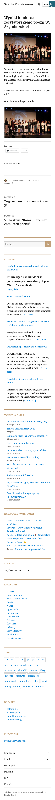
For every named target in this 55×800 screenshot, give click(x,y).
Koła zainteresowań (17, 598)
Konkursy (12, 602)
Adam (10, 535)
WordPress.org (14, 719)
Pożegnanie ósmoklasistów (20, 443)
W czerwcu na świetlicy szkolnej (23, 457)
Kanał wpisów (14, 712)
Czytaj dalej (12, 289)
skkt (36, 681)
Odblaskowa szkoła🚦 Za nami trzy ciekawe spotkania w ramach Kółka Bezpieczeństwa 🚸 (28, 538)
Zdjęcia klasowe (15, 638)
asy (36, 665)
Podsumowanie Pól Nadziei (20, 475)
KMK (9, 545)
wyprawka (28, 686)
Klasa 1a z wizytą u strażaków (30, 549)
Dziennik (8, 771)
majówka (20, 675)
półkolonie (25, 681)
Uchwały (11, 627)
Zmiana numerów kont (18, 296)
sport (44, 681)
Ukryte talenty (14, 631)
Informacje (9, 753)
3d (27, 659)
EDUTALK (10, 670)
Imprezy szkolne (15, 595)
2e (12, 659)
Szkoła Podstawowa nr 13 (22, 4)
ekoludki (22, 670)
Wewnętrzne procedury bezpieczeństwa (27, 346)
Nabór (10, 606)
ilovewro (11, 527)
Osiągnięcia (12, 613)
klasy (42, 670)
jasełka (33, 670)
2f (17, 659)
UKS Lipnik (10, 765)
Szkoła (7, 759)
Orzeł (9, 520)
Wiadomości (9, 183)
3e (33, 659)
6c (6, 665)
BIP (6, 778)
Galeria (10, 591)
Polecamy (11, 620)
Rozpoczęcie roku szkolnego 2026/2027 (27, 421)
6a (43, 659)
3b (22, 659)
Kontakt (8, 784)
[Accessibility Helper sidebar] (52, 4)
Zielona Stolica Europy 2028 (21, 428)
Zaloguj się (12, 709)
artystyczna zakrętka (21, 665)
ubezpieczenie (12, 686)
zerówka (40, 686)
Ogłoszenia (12, 609)
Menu (46, 4)
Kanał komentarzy (16, 716)
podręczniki (11, 681)
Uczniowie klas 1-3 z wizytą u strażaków (27, 436)
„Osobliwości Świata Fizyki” (28, 545)
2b (6, 659)
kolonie (9, 675)
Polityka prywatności (14, 740)
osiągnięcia (33, 675)
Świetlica (11, 623)
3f (38, 659)
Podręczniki (13, 616)
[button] (27, 122)
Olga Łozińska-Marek (16, 180)
